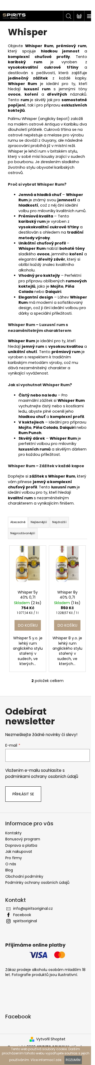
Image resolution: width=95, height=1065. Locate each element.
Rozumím (73, 1060)
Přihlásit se (23, 794)
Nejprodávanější (22, 533)
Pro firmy (13, 858)
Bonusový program (22, 839)
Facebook (22, 914)
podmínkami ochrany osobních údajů (41, 776)
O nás (10, 864)
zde (58, 1060)
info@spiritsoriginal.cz (33, 908)
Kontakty (13, 833)
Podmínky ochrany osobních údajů (37, 882)
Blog (9, 870)
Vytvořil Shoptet (50, 1039)
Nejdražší (59, 522)
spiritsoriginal (25, 921)
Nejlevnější (39, 522)
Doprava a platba (21, 845)
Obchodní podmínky (24, 876)
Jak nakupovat (18, 851)
